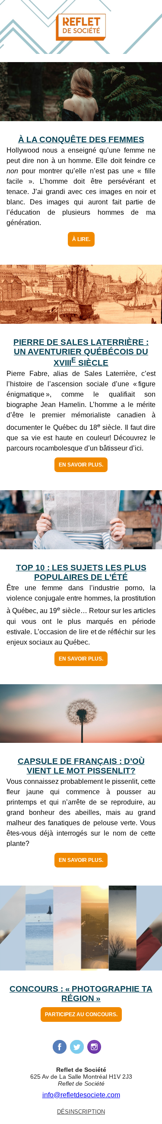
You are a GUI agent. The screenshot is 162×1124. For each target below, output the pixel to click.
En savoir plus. (81, 465)
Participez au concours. (81, 1014)
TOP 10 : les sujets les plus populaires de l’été (81, 572)
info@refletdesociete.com (81, 1095)
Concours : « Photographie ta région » (81, 993)
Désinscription (81, 1111)
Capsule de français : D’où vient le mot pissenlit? (81, 766)
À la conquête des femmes (81, 139)
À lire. (81, 239)
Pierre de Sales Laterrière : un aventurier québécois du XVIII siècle (81, 352)
